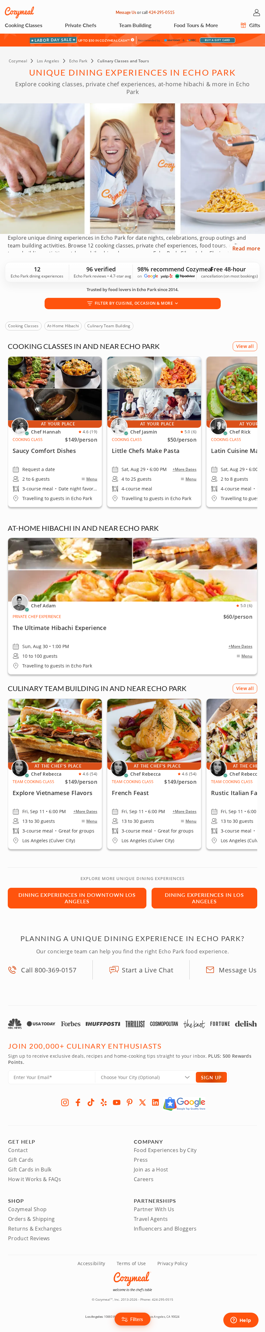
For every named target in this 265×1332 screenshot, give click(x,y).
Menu (91, 479)
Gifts (254, 25)
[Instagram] (65, 1102)
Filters (136, 1319)
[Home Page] (19, 12)
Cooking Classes (23, 25)
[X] (142, 1102)
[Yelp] (104, 1102)
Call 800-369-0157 (48, 970)
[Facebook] (78, 1102)
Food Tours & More (196, 25)
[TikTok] (91, 1102)
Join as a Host (151, 1169)
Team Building (135, 25)
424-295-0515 (161, 12)
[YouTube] (116, 1102)
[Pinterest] (129, 1102)
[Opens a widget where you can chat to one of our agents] (241, 1321)
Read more (246, 248)
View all (245, 346)
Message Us (126, 12)
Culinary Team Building (108, 326)
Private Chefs (80, 25)
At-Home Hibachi (63, 326)
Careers (144, 1179)
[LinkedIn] (155, 1102)
